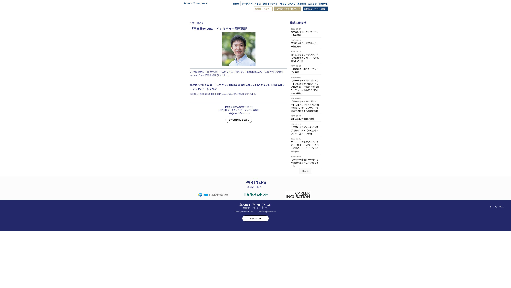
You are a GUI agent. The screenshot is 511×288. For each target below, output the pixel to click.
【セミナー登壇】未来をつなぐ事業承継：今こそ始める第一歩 (304, 162)
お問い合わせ (255, 218)
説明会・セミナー (263, 8)
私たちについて (287, 3)
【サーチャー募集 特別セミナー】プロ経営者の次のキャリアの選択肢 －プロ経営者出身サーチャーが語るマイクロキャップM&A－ (305, 87)
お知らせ (312, 3)
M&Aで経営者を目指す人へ (287, 8)
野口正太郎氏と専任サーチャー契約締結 (304, 45)
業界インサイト (270, 3)
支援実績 (301, 3)
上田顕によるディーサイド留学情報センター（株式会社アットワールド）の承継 (304, 130)
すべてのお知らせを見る (239, 119)
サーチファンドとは (251, 3)
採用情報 (323, 3)
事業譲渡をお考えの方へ (315, 8)
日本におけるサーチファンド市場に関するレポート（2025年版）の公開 (305, 58)
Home (236, 3)
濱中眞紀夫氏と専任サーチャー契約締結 (304, 33)
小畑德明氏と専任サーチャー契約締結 (304, 70)
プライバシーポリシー (498, 207)
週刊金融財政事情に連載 (302, 119)
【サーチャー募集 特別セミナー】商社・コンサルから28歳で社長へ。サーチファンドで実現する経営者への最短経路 (305, 106)
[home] (195, 3)
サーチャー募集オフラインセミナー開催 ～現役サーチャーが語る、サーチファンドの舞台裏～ (305, 146)
